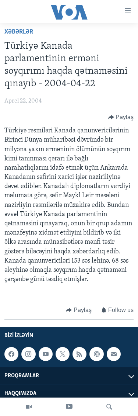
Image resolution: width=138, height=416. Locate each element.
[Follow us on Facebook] (11, 354)
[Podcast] (96, 354)
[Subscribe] (114, 354)
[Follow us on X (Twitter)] (63, 354)
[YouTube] (69, 407)
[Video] (29, 407)
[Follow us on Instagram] (28, 354)
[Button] (121, 117)
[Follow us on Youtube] (46, 354)
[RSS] (79, 354)
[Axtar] (109, 407)
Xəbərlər (18, 32)
